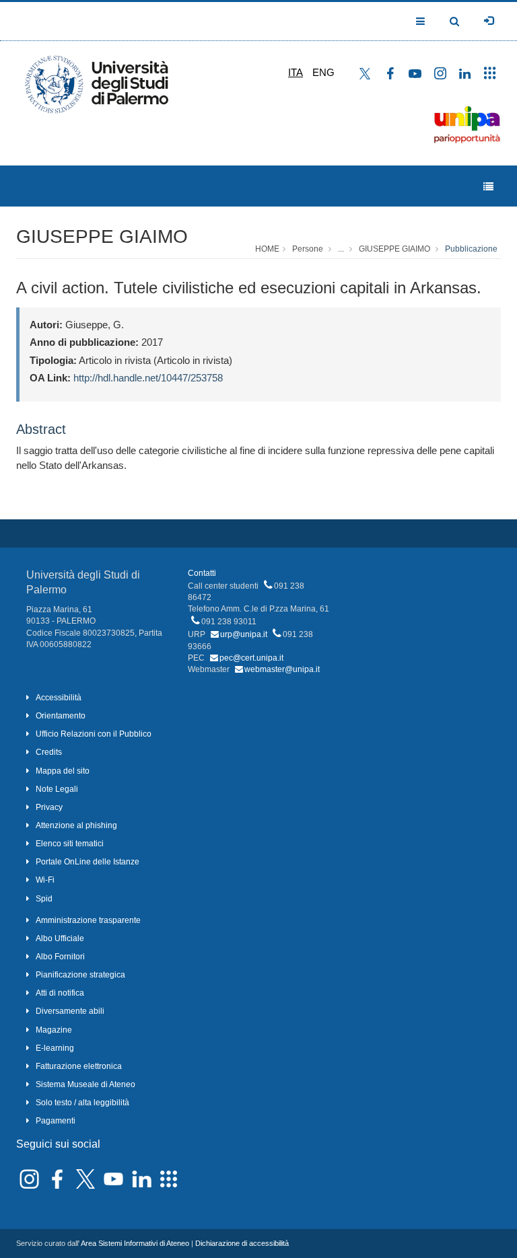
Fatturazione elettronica (79, 1066)
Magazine (54, 1030)
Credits (49, 752)
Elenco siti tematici (70, 843)
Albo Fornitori (60, 956)
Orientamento (60, 715)
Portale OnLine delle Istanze (87, 861)
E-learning (55, 1048)
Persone (307, 249)
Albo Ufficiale (60, 938)
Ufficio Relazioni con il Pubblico (93, 734)
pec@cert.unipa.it (251, 658)
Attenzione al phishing (76, 825)
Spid (44, 898)
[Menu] (488, 186)
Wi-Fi (45, 880)
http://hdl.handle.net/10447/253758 (148, 377)
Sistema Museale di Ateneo (85, 1084)
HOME (267, 249)
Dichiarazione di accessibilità (242, 1243)
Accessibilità (58, 697)
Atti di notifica (60, 993)
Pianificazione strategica (80, 974)
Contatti (202, 573)
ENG (323, 72)
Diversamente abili (70, 1011)
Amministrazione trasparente (88, 920)
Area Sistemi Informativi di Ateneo (135, 1243)
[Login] (489, 20)
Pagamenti (55, 1120)
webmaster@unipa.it (282, 669)
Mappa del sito (63, 771)
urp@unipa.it (243, 634)
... (341, 249)
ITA (295, 72)
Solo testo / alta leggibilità (82, 1102)
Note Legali (57, 789)
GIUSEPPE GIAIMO (102, 236)
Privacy (49, 807)
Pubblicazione (471, 249)
